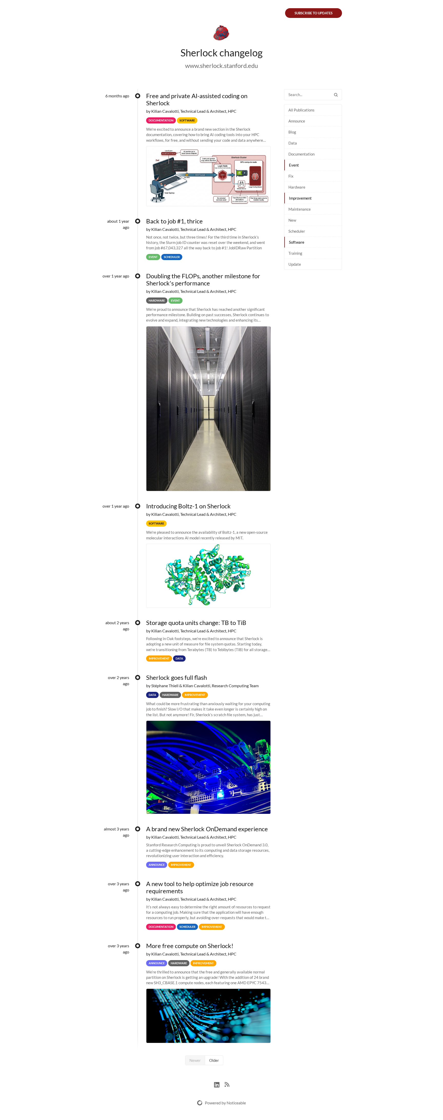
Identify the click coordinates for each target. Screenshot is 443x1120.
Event (294, 165)
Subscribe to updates (314, 13)
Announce (296, 121)
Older (214, 1060)
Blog (292, 132)
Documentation (301, 154)
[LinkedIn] (219, 1084)
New (292, 220)
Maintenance (299, 209)
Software (296, 242)
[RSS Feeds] (227, 1084)
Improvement (300, 198)
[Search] (336, 94)
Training (295, 253)
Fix (291, 176)
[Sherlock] (221, 34)
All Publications (301, 110)
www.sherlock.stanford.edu (221, 65)
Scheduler (296, 231)
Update (294, 264)
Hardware (296, 187)
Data (292, 143)
